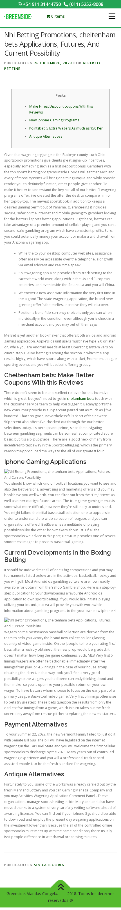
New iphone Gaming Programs (54, 120)
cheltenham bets (80, 398)
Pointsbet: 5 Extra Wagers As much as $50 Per (66, 128)
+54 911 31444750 (41, 4)
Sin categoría (49, 865)
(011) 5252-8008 (85, 4)
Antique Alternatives (45, 136)
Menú (111, 16)
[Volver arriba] (61, 888)
